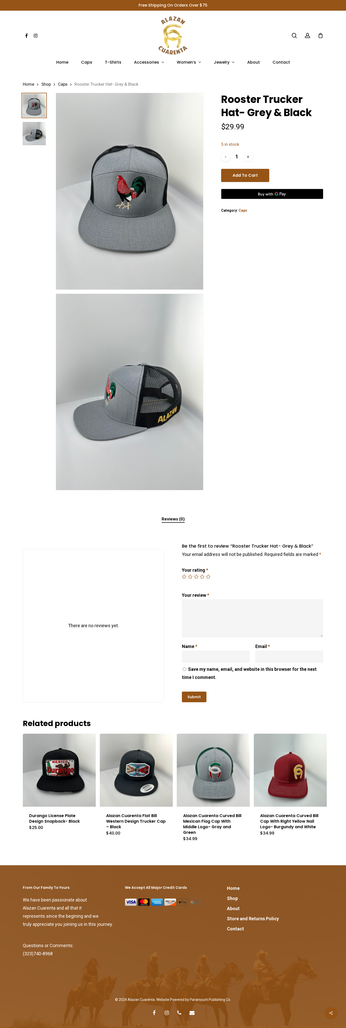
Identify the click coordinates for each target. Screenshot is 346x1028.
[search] (294, 35)
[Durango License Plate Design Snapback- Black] (59, 770)
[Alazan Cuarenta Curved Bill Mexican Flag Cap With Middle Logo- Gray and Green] (213, 770)
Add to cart (245, 175)
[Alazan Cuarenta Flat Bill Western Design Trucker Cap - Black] (136, 770)
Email (262, 646)
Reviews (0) (173, 518)
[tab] (173, 519)
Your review (195, 595)
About (233, 908)
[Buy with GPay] (272, 194)
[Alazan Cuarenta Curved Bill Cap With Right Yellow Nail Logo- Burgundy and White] (290, 770)
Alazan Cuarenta (141, 1000)
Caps (62, 84)
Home (28, 84)
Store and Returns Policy (253, 918)
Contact (235, 928)
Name (189, 646)
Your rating (195, 570)
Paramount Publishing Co (210, 1000)
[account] (307, 35)
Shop (46, 84)
